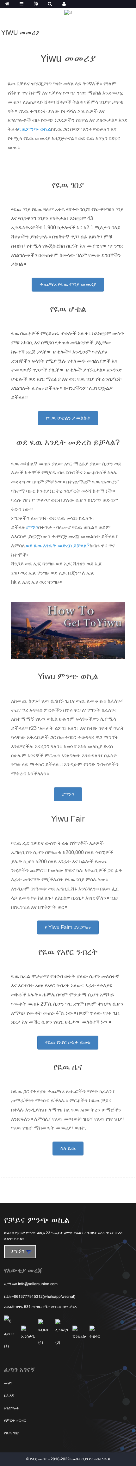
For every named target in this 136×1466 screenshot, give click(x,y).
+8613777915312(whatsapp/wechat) (43, 1297)
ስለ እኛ (9, 1396)
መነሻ (8, 1383)
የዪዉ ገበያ (11, 1433)
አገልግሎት (11, 1408)
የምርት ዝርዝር (15, 1421)
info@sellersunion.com (38, 1284)
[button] (68, 285)
